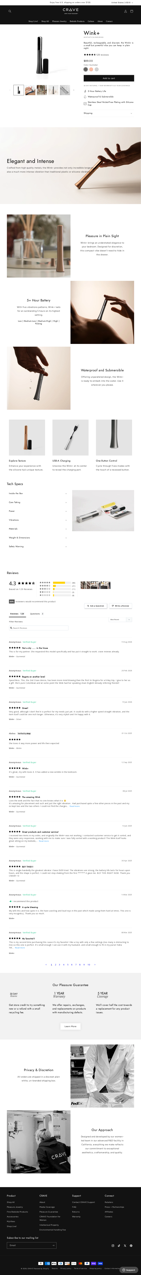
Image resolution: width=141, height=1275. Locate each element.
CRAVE (30, 1269)
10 (89, 964)
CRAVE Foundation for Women (50, 1218)
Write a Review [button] (122, 606)
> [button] (95, 964)
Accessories (13, 1216)
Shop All (11, 1202)
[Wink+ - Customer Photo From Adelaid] (85, 585)
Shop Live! (12, 1226)
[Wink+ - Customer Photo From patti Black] (95, 585)
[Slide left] (10, 90)
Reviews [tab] (14, 613)
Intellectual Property (49, 1225)
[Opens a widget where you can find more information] (128, 1270)
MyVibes (11, 1221)
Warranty (76, 1216)
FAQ (74, 1207)
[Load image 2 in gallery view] (30, 90)
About (42, 1202)
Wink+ (11, 656)
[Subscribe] (53, 1245)
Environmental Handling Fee (53, 1230)
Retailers (109, 1202)
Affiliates (109, 1212)
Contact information (112, 1268)
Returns (76, 1212)
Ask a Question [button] (97, 606)
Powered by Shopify (41, 1269)
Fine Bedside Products (17, 1212)
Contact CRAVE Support (83, 1202)
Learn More (70, 1026)
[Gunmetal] (86, 69)
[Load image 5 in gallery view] (65, 90)
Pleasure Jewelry (15, 1207)
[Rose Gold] (91, 69)
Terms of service (80, 1268)
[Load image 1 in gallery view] (19, 90)
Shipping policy (96, 1268)
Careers (108, 1216)
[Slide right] (74, 90)
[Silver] (97, 69)
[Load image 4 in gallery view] (53, 90)
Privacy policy (65, 1268)
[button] (10, 11)
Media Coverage (47, 1207)
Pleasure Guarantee (49, 1212)
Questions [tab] (35, 613)
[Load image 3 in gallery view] (42, 90)
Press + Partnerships (114, 1207)
